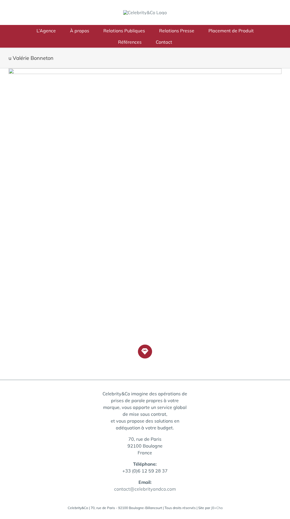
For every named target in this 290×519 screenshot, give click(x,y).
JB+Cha (217, 508)
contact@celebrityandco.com (145, 489)
